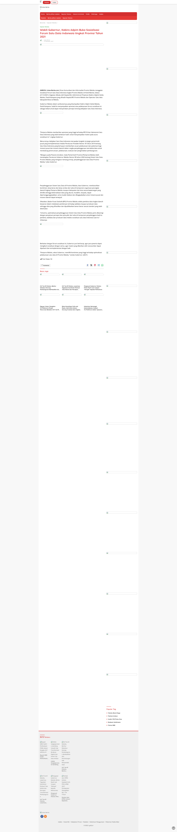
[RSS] (45, 816)
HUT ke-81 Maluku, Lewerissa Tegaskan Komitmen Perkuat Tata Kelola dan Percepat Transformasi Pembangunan (71, 287)
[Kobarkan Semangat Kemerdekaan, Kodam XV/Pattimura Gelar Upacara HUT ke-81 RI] (94, 299)
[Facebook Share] (87, 265)
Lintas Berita (47, 40)
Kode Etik (67, 822)
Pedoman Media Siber (112, 822)
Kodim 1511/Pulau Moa (115, 719)
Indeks (54, 2)
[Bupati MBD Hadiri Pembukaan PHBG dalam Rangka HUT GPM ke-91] (44, 747)
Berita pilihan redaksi (53, 14)
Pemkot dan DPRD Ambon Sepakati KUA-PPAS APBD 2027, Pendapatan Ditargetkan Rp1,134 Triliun (66, 799)
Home (43, 14)
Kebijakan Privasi (76, 822)
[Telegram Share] (98, 265)
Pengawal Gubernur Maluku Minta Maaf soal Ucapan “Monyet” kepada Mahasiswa (93, 287)
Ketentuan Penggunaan (97, 822)
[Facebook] (41, 816)
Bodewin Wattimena (114, 722)
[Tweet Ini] (91, 265)
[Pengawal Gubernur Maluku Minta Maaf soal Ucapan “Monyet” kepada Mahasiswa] (94, 278)
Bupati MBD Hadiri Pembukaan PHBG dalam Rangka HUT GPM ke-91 (44, 756)
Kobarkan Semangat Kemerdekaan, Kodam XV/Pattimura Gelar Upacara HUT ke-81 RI (93, 308)
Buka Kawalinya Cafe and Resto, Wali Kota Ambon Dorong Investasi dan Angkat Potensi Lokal (71, 308)
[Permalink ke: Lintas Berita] (41, 40)
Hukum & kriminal (78, 14)
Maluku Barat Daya (114, 713)
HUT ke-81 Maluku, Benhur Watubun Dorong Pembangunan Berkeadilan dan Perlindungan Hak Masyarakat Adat (50, 287)
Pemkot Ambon (113, 716)
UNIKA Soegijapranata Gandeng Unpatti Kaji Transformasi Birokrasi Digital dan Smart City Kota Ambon (55, 763)
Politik (88, 14)
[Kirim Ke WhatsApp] (102, 265)
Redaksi (46, 2)
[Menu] (41, 1)
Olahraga (94, 14)
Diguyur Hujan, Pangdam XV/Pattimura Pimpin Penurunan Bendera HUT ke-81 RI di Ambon (49, 308)
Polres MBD (111, 725)
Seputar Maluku (66, 14)
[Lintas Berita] (44, 7)
